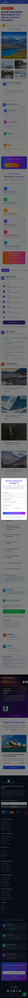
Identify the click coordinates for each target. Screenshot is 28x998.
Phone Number (7, 505)
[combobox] (7, 508)
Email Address (7, 499)
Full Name (6, 492)
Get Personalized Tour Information (14, 513)
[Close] (25, 479)
